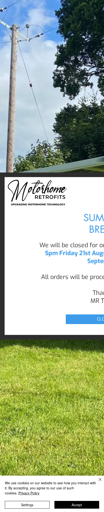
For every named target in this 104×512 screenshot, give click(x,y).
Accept (77, 504)
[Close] (97, 482)
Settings (27, 504)
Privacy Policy (28, 493)
